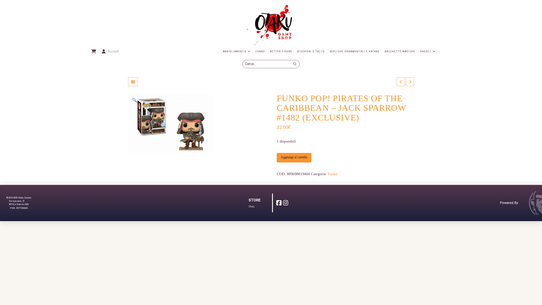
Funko (332, 174)
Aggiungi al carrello (294, 157)
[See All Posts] (133, 81)
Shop (251, 206)
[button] (93, 51)
